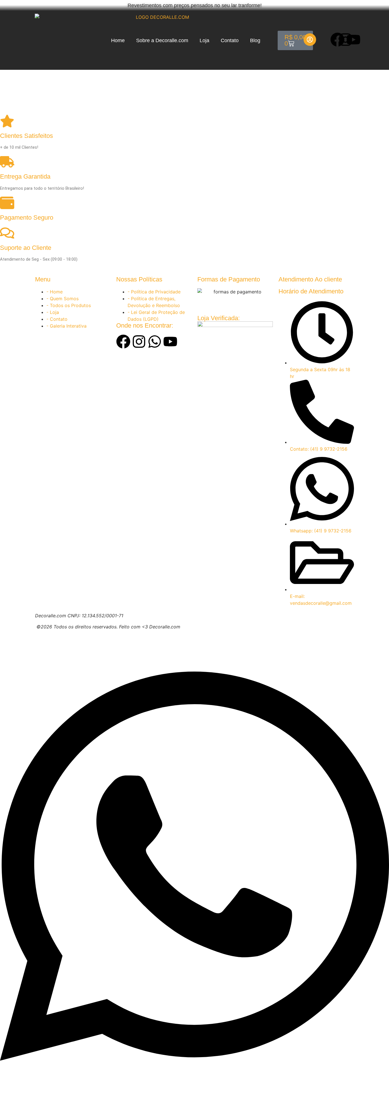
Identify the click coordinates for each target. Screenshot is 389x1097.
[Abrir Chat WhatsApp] (194, 1087)
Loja (204, 40)
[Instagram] (345, 39)
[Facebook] (337, 39)
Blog (255, 40)
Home (118, 40)
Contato (230, 40)
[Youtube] (353, 39)
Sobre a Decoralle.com (162, 40)
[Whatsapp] (155, 341)
